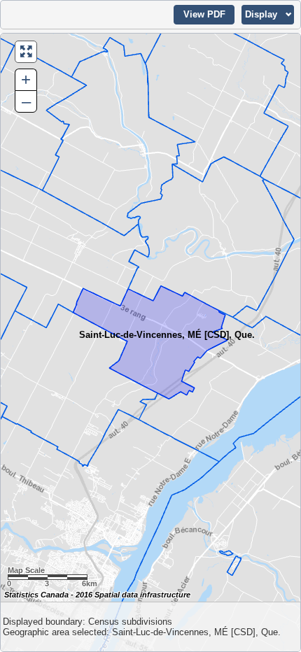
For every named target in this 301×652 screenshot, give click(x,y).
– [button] (26, 101)
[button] (204, 14)
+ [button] (26, 79)
